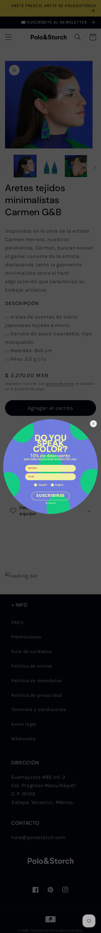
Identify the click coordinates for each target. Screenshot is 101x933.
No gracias (50, 503)
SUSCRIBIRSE (50, 496)
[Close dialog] (93, 423)
